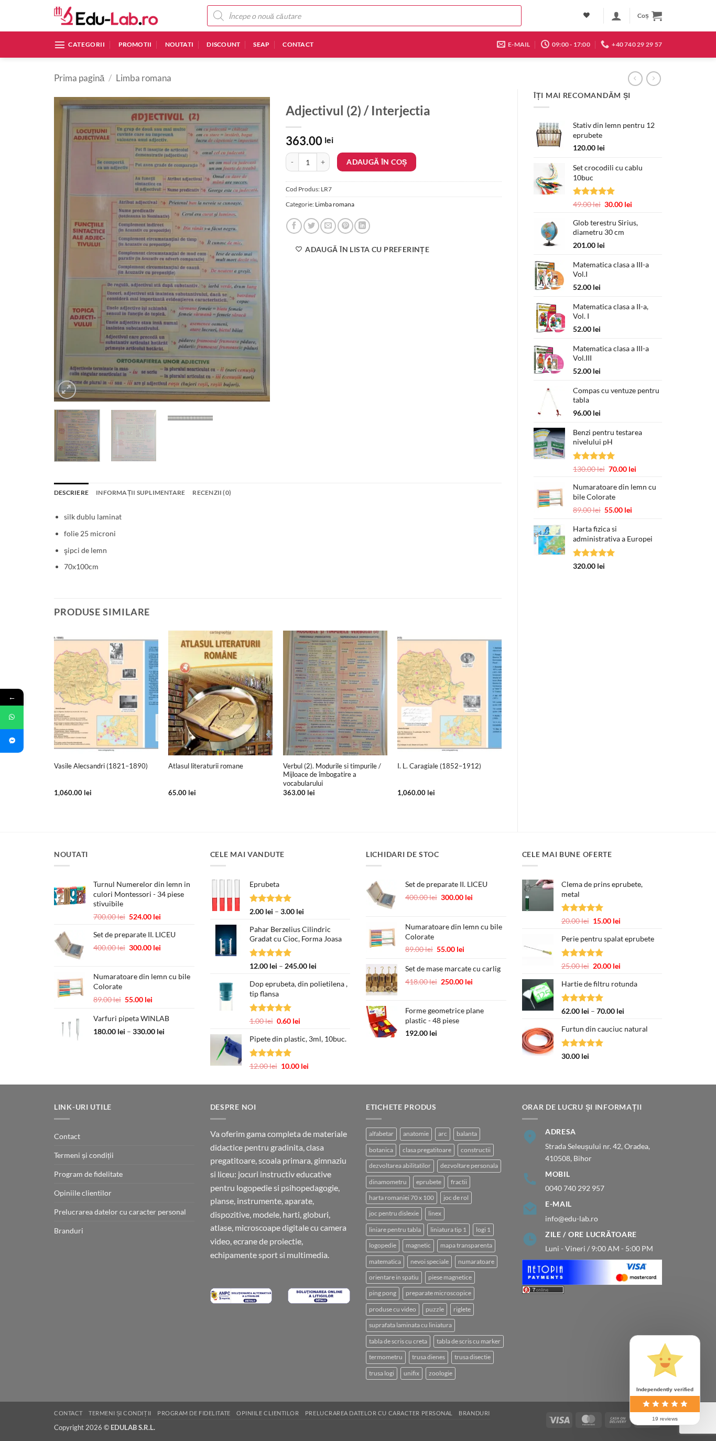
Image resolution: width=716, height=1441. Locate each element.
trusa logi (381, 1373)
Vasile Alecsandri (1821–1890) (101, 766)
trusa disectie (472, 1356)
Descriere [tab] (71, 492)
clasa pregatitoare (427, 1149)
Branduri (68, 1230)
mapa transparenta (466, 1245)
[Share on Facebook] (294, 226)
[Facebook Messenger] (12, 741)
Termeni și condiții (84, 1155)
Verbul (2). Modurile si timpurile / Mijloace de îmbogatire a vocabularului (332, 775)
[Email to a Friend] (328, 226)
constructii (476, 1149)
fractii (459, 1181)
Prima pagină (79, 78)
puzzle (435, 1309)
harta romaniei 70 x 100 (401, 1197)
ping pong (382, 1293)
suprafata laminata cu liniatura (410, 1324)
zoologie (440, 1373)
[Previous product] (653, 78)
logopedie (382, 1245)
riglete (462, 1309)
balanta (467, 1133)
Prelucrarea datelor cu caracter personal (120, 1211)
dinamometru (388, 1181)
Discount (223, 44)
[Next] (252, 249)
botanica (381, 1149)
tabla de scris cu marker (469, 1341)
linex (434, 1213)
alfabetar (381, 1133)
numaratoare (476, 1261)
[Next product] (635, 78)
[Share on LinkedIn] (362, 226)
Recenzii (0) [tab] (211, 492)
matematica (385, 1261)
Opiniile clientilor (83, 1192)
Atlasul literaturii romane (205, 766)
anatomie (416, 1133)
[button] (616, 15)
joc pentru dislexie (394, 1213)
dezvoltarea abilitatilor (400, 1165)
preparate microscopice (438, 1293)
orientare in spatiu (394, 1277)
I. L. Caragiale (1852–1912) (439, 766)
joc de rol (456, 1197)
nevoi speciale (429, 1261)
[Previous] (71, 249)
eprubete (428, 1181)
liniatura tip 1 (448, 1229)
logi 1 (483, 1229)
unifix (411, 1373)
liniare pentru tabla (395, 1229)
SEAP (261, 44)
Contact (298, 44)
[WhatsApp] (12, 717)
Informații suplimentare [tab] (140, 492)
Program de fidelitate (88, 1173)
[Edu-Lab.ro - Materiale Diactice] (106, 16)
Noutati (179, 44)
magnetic (418, 1245)
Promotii (135, 44)
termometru (386, 1356)
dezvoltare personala (469, 1165)
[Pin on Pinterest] (345, 226)
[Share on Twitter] (311, 226)
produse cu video (392, 1309)
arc (442, 1133)
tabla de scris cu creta (398, 1341)
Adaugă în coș (376, 161)
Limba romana (143, 78)
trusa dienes (428, 1356)
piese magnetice (450, 1277)
